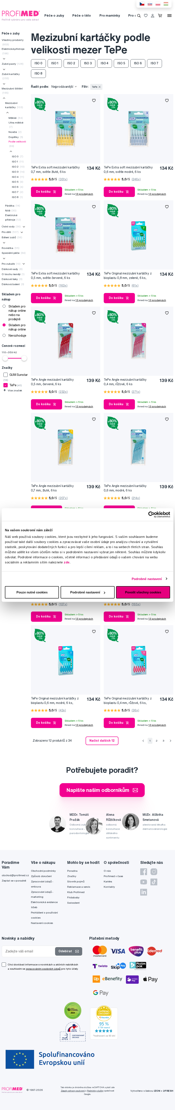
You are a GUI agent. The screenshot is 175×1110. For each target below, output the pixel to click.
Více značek (12, 390)
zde (67, 562)
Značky (71, 876)
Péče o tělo (81, 15)
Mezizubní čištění (12, 90)
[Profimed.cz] (21, 15)
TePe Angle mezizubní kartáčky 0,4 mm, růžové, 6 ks (125, 382)
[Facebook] (143, 871)
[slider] (5, 358)
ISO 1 (17, 161)
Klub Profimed (75, 892)
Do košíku (43, 191)
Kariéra (108, 881)
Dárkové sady (12, 269)
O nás (107, 870)
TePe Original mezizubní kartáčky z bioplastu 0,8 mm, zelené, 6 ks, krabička (128, 276)
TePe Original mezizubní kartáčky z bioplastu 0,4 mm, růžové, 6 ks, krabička (128, 701)
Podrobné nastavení (147, 578)
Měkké (16, 117)
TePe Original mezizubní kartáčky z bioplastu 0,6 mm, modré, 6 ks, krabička (55, 701)
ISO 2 (18, 166)
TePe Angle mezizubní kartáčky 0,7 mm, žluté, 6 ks (52, 488)
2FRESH (168, 1090)
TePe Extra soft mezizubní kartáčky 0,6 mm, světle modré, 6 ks (128, 169)
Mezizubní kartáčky (14, 105)
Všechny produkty (12, 42)
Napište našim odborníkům (97, 790)
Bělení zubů (12, 237)
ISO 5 (17, 181)
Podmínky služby (95, 1091)
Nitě (10, 210)
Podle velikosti (17, 143)
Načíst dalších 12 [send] (102, 740)
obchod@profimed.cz (15, 875)
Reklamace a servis (78, 886)
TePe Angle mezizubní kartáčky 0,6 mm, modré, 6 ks (125, 488)
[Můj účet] (152, 15)
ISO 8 (17, 197)
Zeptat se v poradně (14, 880)
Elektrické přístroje (13, 51)
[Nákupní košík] (161, 15)
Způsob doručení (41, 876)
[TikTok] (153, 882)
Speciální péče (14, 252)
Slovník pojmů (75, 881)
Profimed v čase (113, 876)
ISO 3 (18, 171)
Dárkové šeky (12, 279)
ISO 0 (17, 156)
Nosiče (15, 132)
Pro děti (134, 15)
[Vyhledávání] (138, 15)
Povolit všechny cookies (143, 592)
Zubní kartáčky (11, 76)
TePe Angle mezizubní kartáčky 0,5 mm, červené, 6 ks (52, 382)
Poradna (72, 870)
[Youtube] (143, 882)
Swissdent (73, 902)
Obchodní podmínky (43, 870)
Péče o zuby (54, 15)
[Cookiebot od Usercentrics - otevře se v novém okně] (151, 514)
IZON (157, 1090)
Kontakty (109, 886)
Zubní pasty (12, 63)
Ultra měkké (16, 124)
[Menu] (169, 15)
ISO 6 (17, 186)
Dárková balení (13, 284)
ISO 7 (17, 192)
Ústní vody (11, 226)
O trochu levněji (13, 274)
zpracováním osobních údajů (43, 968)
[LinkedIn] (143, 892)
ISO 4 (18, 176)
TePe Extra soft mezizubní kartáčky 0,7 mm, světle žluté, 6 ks (55, 169)
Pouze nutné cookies (32, 592)
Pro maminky (109, 15)
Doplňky (16, 137)
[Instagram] (153, 871)
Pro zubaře (11, 263)
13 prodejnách (84, 193)
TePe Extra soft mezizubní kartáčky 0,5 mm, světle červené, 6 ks (55, 275)
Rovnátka (10, 248)
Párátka (12, 205)
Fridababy (73, 897)
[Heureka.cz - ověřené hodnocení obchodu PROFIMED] (104, 1022)
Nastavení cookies (42, 923)
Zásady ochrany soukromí (73, 1091)
